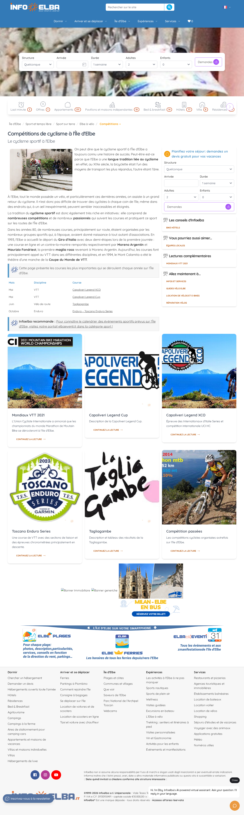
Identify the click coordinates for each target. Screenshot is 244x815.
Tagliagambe (81, 304)
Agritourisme (16, 712)
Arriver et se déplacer (88, 21)
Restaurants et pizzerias (210, 678)
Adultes (131, 58)
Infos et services (176, 281)
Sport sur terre (65, 124)
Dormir (58, 21)
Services (170, 21)
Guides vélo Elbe (176, 288)
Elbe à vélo (87, 124)
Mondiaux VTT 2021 (177, 263)
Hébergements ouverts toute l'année (32, 689)
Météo (198, 739)
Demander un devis (20, 683)
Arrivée (61, 58)
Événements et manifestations (166, 749)
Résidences (15, 701)
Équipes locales (175, 245)
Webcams (110, 711)
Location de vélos (205, 711)
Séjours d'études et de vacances (215, 722)
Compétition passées (184, 531)
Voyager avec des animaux (212, 728)
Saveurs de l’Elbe (115, 695)
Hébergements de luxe (23, 761)
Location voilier (204, 705)
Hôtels (12, 695)
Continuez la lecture (29, 439)
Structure (28, 58)
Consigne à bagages (74, 695)
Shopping (200, 716)
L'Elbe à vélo (154, 716)
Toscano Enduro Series (31, 531)
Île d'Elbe (120, 21)
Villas (11, 755)
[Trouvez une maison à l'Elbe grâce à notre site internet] (75, 590)
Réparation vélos (176, 302)
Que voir (109, 689)
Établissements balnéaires (211, 693)
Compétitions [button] (109, 124)
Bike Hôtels (173, 227)
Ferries (64, 678)
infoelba (89, 800)
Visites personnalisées (160, 732)
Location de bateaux (207, 699)
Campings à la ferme (21, 723)
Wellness (152, 699)
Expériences (146, 21)
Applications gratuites (208, 734)
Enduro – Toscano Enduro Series (93, 311)
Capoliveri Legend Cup (86, 297)
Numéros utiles (204, 745)
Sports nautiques (157, 688)
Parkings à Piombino (74, 683)
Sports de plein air (158, 693)
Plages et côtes (114, 678)
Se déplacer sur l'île (73, 701)
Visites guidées (156, 705)
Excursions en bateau (160, 711)
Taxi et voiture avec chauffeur (79, 722)
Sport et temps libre (38, 124)
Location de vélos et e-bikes (183, 295)
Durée (95, 58)
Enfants (165, 58)
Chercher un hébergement (25, 678)
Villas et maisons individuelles (27, 749)
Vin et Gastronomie (158, 738)
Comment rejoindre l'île (75, 689)
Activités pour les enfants (162, 744)
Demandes (205, 62)
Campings (14, 718)
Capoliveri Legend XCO (87, 289)
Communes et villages (118, 683)
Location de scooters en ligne (79, 716)
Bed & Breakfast (18, 706)
